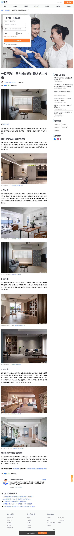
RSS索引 (29, 527)
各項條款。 (15, 44)
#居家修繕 (57, 124)
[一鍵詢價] (72, 481)
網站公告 (9, 520)
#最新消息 (57, 130)
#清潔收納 (64, 127)
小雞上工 (49, 520)
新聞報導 (69, 6)
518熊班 (49, 518)
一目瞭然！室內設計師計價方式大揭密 (36, 468)
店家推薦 (15, 6)
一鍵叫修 (68, 2)
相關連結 (12, 487)
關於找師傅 (10, 518)
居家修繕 (36, 6)
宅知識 (4, 6)
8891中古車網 (61, 520)
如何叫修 (29, 520)
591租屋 (49, 525)
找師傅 (28, 518)
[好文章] (4, 2)
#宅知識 (64, 124)
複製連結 (15, 85)
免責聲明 (9, 522)
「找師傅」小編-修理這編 (9, 82)
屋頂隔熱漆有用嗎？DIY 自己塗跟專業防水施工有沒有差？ (18, 496)
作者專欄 (44, 479)
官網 (21, 487)
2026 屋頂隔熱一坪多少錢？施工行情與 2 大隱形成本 (17, 499)
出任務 (59, 522)
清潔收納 (47, 6)
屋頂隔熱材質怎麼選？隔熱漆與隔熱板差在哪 (15, 501)
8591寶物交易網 (51, 522)
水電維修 (26, 6)
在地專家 (29, 525)
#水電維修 (57, 127)
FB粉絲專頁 (17, 487)
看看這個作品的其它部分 (17, 185)
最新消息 (58, 6)
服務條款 (9, 525)
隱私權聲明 (10, 527)
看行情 (28, 522)
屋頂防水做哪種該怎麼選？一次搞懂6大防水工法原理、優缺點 (19, 506)
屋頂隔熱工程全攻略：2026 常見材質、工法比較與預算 (17, 504)
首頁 (2, 10)
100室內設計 (6, 124)
